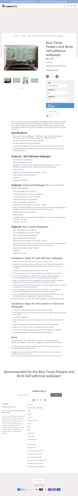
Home (17, 36)
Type (49, 83)
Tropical (30, 417)
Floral (29, 424)
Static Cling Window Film (35, 451)
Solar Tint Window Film (34, 457)
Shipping (48, 66)
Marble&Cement (32, 420)
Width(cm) (51, 90)
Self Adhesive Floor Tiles (35, 463)
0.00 (52, 106)
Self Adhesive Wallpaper (35, 408)
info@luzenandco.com (9, 407)
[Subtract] (47, 76)
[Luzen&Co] (9, 5)
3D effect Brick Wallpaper (35, 467)
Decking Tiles (31, 444)
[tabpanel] (39, 242)
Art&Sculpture (32, 439)
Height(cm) (51, 97)
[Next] (23, 88)
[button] (68, 5)
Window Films (31, 448)
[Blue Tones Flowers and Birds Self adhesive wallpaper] (7, 80)
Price (49, 104)
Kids (28, 430)
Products (23, 36)
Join (56, 395)
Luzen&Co (37, 485)
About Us (30, 405)
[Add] (56, 76)
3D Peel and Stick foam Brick (36, 460)
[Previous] (18, 88)
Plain (28, 411)
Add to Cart (52, 111)
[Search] (64, 5)
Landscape (31, 436)
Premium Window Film (34, 454)
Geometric (31, 433)
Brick (28, 427)
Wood (29, 414)
